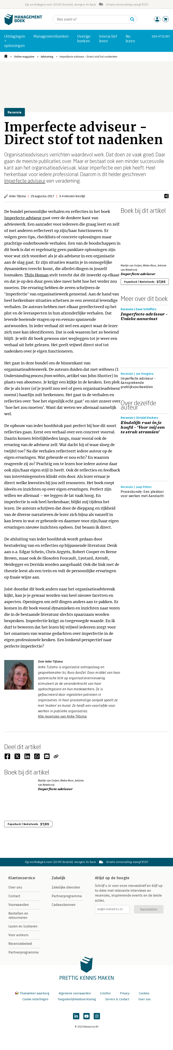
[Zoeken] (132, 19)
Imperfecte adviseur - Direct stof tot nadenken (88, 56)
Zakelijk (58, 878)
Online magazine (24, 56)
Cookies (144, 993)
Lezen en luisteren (23, 926)
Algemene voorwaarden (75, 993)
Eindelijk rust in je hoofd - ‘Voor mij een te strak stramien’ (143, 427)
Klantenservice (21, 878)
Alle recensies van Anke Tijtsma (62, 716)
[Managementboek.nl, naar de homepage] (23, 24)
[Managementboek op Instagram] (97, 1016)
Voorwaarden (18, 905)
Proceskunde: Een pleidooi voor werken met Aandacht (142, 494)
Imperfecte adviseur (24, 181)
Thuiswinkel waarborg (34, 993)
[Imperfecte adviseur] (135, 238)
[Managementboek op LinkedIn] (76, 1016)
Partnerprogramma (23, 952)
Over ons (15, 887)
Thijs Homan (36, 275)
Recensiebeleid (20, 944)
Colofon (105, 993)
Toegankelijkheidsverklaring (77, 999)
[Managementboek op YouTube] (86, 1016)
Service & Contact (117, 999)
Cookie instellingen (35, 999)
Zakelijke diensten (66, 887)
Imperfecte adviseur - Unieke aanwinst (144, 316)
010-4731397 (161, 36)
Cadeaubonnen (64, 905)
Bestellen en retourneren (18, 915)
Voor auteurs (18, 935)
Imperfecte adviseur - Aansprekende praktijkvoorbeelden (138, 382)
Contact (14, 896)
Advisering (47, 56)
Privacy (125, 993)
